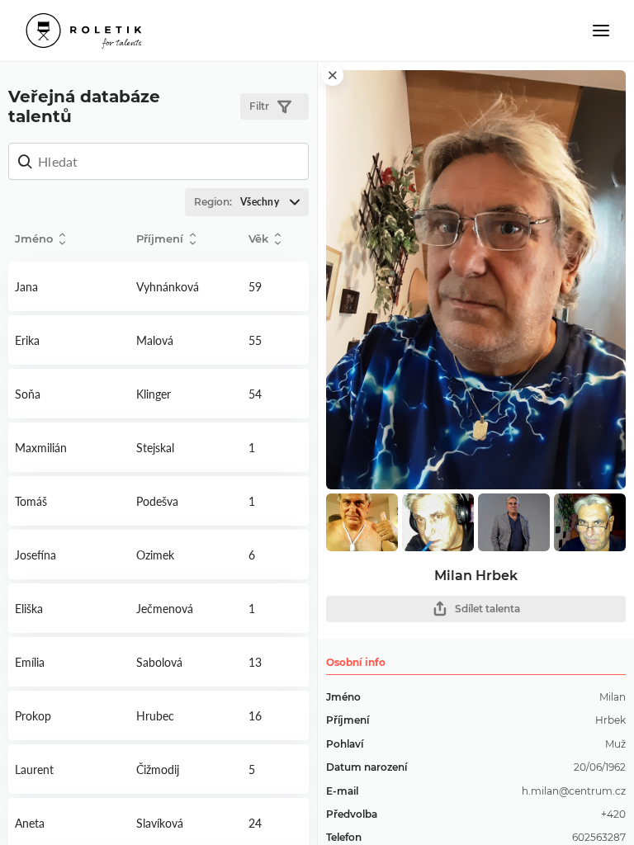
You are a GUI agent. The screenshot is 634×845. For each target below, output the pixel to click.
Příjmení (159, 238)
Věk (258, 238)
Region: (236, 202)
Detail (69, 286)
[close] (332, 75)
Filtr (259, 106)
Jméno (34, 238)
